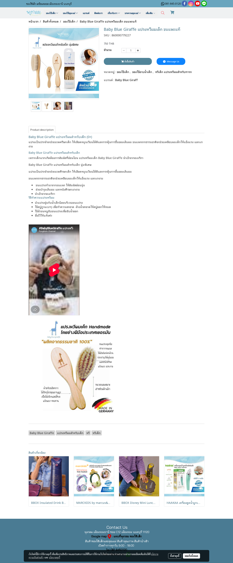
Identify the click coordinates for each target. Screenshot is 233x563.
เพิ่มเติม (149, 13)
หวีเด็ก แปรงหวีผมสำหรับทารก (173, 71)
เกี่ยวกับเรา (113, 13)
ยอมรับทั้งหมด (191, 555)
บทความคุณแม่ (132, 13)
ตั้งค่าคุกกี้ (174, 555)
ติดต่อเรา (98, 13)
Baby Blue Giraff (126, 80)
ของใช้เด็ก (51, 13)
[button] (162, 13)
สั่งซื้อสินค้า (129, 61)
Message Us (172, 61)
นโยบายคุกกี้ (54, 557)
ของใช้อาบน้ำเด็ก (142, 71)
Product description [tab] (42, 130)
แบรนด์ (86, 13)
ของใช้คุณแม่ (69, 13)
